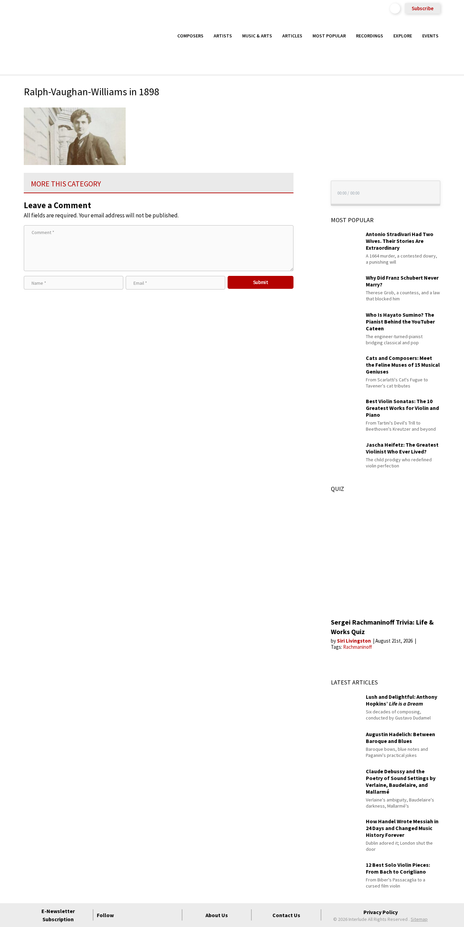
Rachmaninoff (357, 647)
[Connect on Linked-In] (161, 915)
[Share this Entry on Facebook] (306, 134)
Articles (292, 36)
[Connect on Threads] (173, 915)
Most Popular (329, 36)
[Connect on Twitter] (136, 915)
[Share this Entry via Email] (306, 112)
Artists (223, 36)
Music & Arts (257, 36)
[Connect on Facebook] (124, 915)
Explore (402, 36)
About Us (217, 915)
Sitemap (419, 919)
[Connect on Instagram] (149, 915)
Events (430, 36)
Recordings (369, 36)
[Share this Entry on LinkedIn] (306, 156)
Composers (190, 36)
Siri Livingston (354, 641)
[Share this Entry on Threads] (306, 167)
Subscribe (422, 8)
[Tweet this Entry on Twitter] (306, 145)
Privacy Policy (380, 912)
